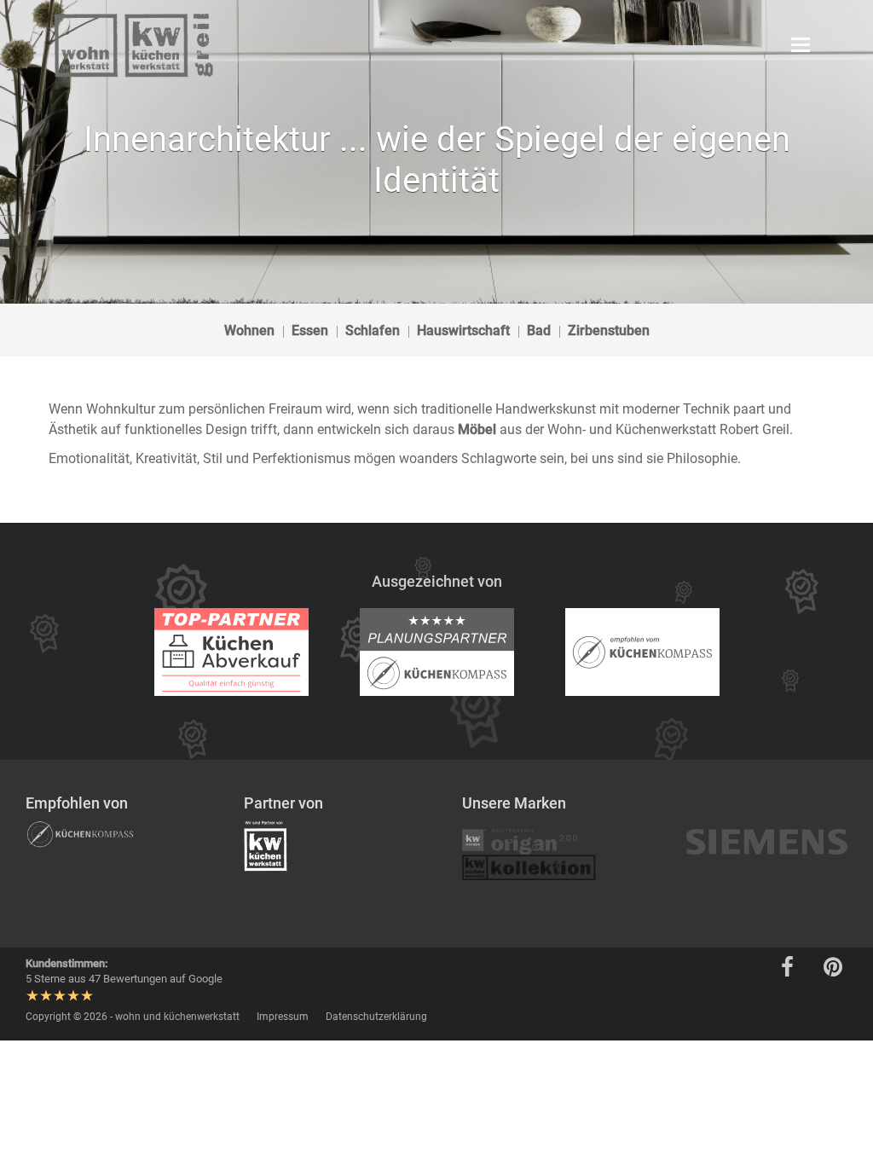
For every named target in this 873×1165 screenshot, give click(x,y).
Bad (539, 330)
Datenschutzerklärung (376, 1017)
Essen (310, 330)
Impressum (283, 1017)
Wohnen (249, 330)
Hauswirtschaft (463, 330)
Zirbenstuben (609, 330)
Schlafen (372, 330)
